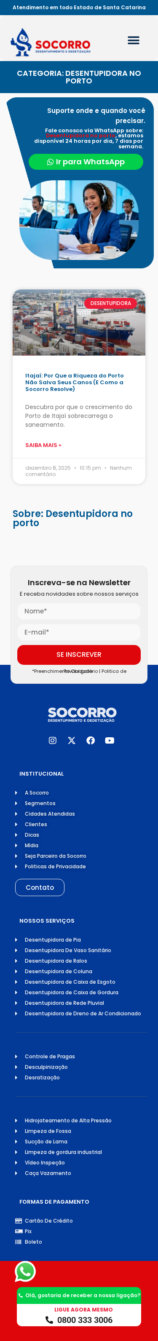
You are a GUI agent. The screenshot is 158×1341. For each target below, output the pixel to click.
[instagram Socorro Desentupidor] (52, 740)
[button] (133, 40)
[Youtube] (109, 740)
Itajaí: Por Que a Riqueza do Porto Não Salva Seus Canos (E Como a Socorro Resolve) (74, 382)
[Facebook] (90, 740)
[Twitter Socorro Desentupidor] (71, 740)
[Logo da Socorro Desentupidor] (59, 42)
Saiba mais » (43, 445)
